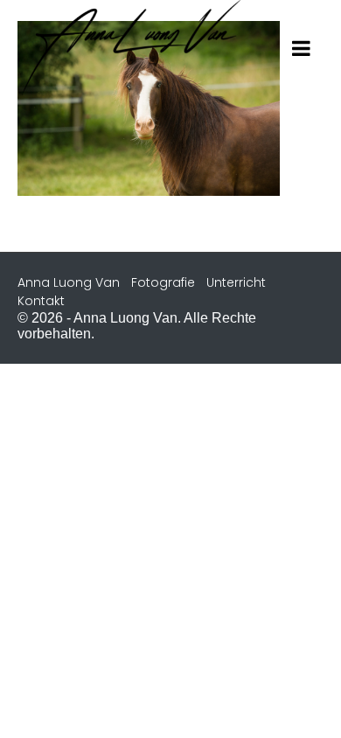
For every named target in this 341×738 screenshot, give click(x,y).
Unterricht (236, 282)
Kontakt (41, 301)
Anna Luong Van (68, 282)
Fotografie (163, 282)
